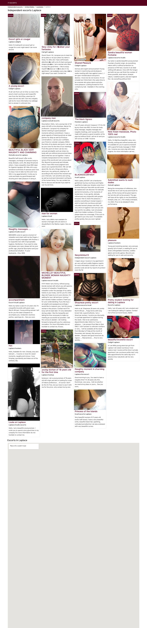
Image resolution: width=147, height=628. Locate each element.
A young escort (16, 86)
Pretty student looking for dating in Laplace (121, 301)
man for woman (49, 213)
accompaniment (17, 300)
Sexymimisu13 (82, 255)
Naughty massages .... (20, 229)
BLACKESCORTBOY (84, 174)
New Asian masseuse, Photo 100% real (122, 132)
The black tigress (83, 119)
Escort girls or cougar (19, 39)
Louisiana (39, 7)
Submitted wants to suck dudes (120, 181)
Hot (10, 345)
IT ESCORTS (12, 3)
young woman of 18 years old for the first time (56, 370)
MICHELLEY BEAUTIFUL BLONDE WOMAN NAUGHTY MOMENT (56, 275)
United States (29, 7)
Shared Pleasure (83, 63)
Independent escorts (15, 7)
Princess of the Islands (86, 411)
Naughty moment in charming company (89, 370)
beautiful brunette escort (120, 339)
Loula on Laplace (17, 422)
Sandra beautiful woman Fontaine (120, 53)
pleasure (112, 240)
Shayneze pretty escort (86, 302)
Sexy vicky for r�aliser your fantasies (56, 48)
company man (49, 118)
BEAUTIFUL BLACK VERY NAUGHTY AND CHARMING (22, 151)
